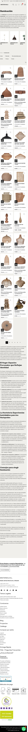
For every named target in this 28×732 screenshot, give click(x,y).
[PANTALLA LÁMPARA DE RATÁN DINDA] (6, 92)
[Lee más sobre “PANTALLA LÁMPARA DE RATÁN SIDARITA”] (16, 96)
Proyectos (4, 623)
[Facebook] (1, 590)
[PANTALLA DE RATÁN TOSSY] (20, 156)
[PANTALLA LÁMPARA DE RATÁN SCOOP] (6, 260)
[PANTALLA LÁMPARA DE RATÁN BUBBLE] (6, 218)
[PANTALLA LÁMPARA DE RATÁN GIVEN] (6, 156)
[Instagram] (4, 590)
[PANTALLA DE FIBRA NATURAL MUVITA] (6, 239)
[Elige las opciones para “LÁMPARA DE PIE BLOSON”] (16, 222)
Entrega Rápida (5, 647)
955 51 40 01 (3, 586)
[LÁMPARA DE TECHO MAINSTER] (6, 136)
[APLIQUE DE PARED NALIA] (6, 197)
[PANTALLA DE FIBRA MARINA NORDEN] (20, 72)
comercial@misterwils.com (12, 586)
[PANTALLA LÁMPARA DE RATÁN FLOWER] (6, 114)
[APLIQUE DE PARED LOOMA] (20, 177)
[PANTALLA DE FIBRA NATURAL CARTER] (20, 136)
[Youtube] (16, 590)
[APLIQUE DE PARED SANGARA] (20, 304)
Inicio (1, 52)
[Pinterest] (7, 590)
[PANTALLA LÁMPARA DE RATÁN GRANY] (6, 177)
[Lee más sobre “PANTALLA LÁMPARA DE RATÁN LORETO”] (16, 264)
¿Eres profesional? (6, 653)
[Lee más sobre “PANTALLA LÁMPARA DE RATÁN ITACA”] (2, 308)
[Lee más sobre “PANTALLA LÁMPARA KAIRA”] (16, 286)
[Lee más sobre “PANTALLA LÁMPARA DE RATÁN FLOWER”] (2, 118)
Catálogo (3, 626)
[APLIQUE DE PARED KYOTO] (20, 197)
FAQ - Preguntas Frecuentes (10, 650)
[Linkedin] (13, 590)
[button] (25, 4)
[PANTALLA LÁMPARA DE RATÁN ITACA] (6, 304)
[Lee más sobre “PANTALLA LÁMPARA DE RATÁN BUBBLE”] (2, 222)
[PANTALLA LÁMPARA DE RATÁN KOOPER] (20, 239)
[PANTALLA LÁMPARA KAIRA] (20, 282)
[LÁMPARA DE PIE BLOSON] (20, 218)
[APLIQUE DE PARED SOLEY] (6, 326)
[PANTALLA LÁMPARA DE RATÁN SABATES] (20, 114)
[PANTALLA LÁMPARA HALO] (6, 282)
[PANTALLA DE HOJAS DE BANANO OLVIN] (6, 72)
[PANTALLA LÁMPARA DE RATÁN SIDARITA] (20, 92)
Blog (1, 620)
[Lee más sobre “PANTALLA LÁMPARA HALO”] (2, 286)
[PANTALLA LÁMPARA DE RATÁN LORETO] (20, 260)
